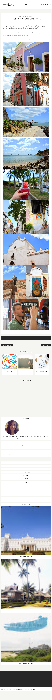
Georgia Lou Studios (25, 689)
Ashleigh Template (12, 689)
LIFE (20, 16)
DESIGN (26, 462)
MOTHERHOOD (26, 472)
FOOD (26, 465)
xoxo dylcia (6, 689)
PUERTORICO (25, 16)
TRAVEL (31, 16)
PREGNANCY (26, 475)
